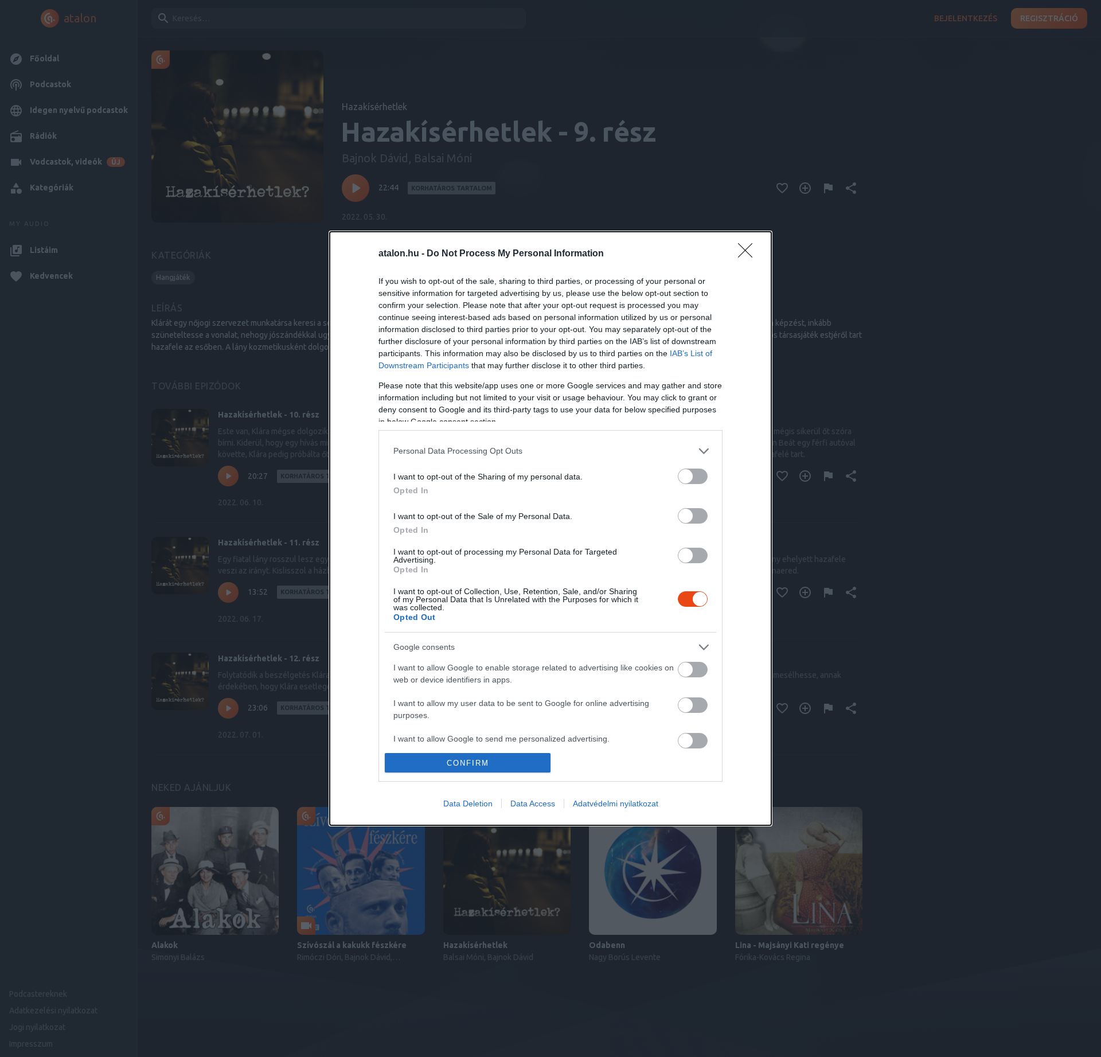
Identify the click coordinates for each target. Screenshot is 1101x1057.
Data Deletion (468, 803)
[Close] (749, 254)
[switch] (693, 476)
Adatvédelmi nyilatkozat (615, 803)
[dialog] (550, 529)
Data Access (532, 803)
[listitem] (550, 451)
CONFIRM (468, 763)
